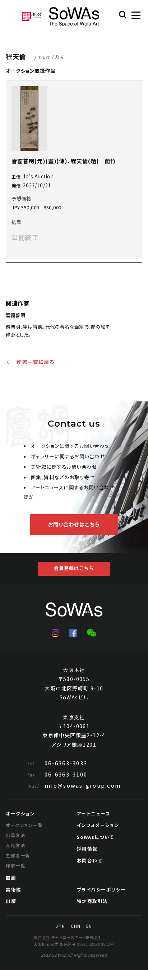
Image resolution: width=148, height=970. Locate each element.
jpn (60, 926)
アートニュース (94, 813)
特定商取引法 (92, 901)
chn (75, 926)
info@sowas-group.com (74, 785)
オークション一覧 (24, 825)
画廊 (11, 877)
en (89, 926)
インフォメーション (98, 825)
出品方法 (15, 835)
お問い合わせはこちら (74, 524)
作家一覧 (15, 865)
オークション (20, 813)
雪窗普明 (15, 316)
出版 (11, 901)
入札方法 (15, 845)
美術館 (14, 889)
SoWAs (74, 16)
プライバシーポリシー (101, 889)
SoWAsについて (95, 836)
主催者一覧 (18, 855)
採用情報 (87, 848)
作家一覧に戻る (36, 362)
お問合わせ (90, 860)
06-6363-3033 (57, 763)
